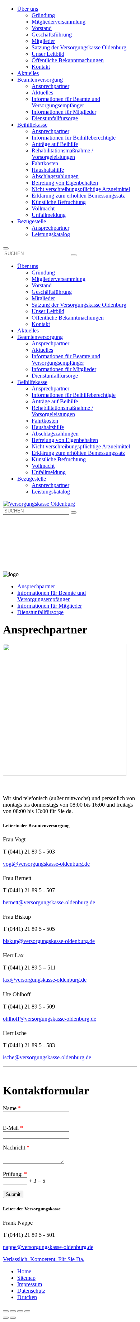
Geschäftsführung (52, 34)
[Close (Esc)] (6, 1311)
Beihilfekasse (32, 125)
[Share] (13, 1311)
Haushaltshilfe (48, 170)
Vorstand (42, 28)
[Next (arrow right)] (13, 1318)
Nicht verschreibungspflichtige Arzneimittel (81, 189)
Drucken (27, 1297)
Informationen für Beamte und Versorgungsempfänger (66, 102)
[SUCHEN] (73, 255)
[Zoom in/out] (27, 1311)
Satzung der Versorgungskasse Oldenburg (79, 47)
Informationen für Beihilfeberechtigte (74, 138)
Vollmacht (43, 208)
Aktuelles (28, 73)
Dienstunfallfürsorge (55, 118)
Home (24, 1271)
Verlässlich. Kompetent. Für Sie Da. (43, 1259)
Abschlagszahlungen (55, 176)
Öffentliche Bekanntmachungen (68, 60)
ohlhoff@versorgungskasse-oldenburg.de (49, 1019)
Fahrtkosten (45, 163)
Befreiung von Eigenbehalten (65, 183)
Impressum (29, 1284)
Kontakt (41, 67)
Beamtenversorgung (40, 80)
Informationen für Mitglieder (64, 112)
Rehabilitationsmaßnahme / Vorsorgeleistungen (62, 153)
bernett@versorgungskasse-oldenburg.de (49, 902)
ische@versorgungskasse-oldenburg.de (47, 1057)
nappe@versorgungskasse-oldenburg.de (48, 1247)
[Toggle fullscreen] (20, 1311)
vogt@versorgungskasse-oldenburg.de (46, 864)
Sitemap (26, 1278)
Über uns (27, 9)
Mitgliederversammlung (58, 22)
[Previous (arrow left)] (6, 1318)
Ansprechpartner (50, 86)
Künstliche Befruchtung (59, 202)
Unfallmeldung (49, 215)
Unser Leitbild (48, 54)
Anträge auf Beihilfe (55, 144)
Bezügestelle (31, 221)
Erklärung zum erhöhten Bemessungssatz (78, 196)
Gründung (43, 15)
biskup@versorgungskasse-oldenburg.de (49, 941)
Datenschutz (31, 1291)
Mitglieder (43, 41)
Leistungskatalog (51, 234)
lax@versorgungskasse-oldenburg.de (45, 980)
